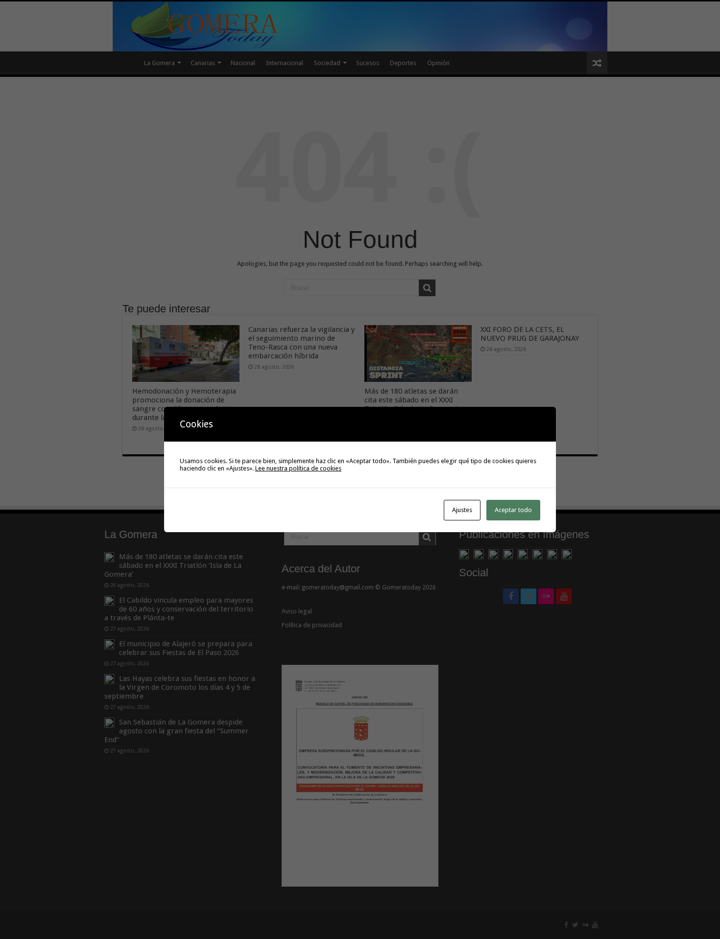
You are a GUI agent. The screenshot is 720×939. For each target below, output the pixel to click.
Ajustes (462, 510)
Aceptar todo (513, 510)
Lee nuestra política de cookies (298, 468)
